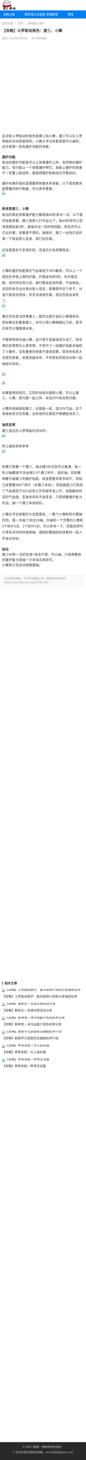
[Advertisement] (43, 86)
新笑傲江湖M (36, 23)
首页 (20, 23)
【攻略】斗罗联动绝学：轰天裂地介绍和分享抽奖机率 (39, 996)
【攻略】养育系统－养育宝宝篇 (24, 1066)
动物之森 (9, 14)
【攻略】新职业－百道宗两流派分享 (27, 1010)
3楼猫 (35, 1446)
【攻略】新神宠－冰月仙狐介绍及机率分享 (32, 1024)
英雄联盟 (52, 14)
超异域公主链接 (34, 14)
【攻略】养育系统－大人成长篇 (24, 1052)
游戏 (70, 14)
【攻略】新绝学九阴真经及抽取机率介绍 (30, 1038)
